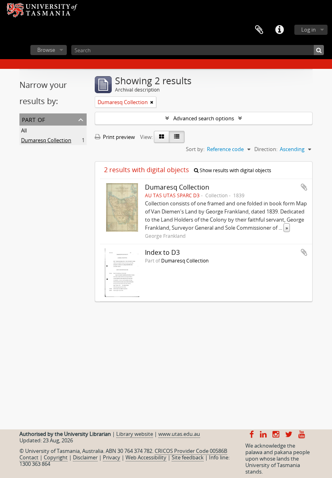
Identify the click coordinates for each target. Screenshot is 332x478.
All (24, 130)
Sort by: (195, 149)
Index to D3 (162, 252)
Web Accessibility (146, 457)
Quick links (279, 30)
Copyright (56, 457)
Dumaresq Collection (46, 140)
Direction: (265, 149)
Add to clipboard (304, 187)
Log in (308, 29)
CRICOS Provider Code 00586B (191, 451)
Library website (134, 433)
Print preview (118, 137)
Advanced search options (203, 118)
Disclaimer (85, 457)
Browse (46, 49)
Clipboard (259, 30)
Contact (28, 457)
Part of (33, 118)
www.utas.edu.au (179, 433)
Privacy (111, 457)
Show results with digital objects (234, 170)
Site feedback (188, 457)
